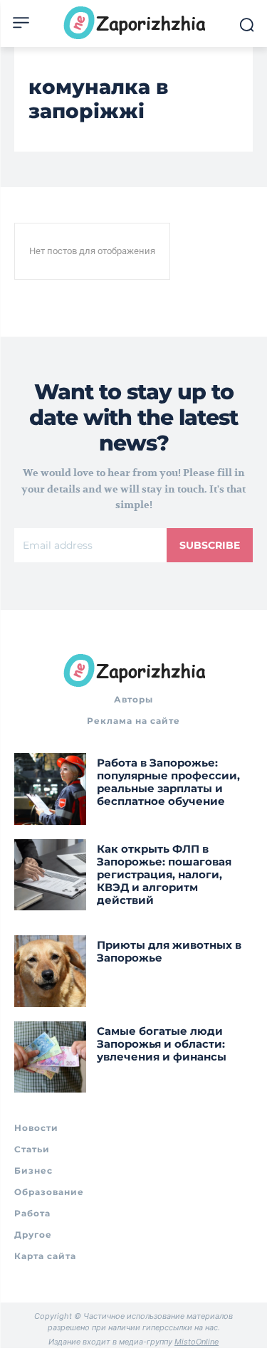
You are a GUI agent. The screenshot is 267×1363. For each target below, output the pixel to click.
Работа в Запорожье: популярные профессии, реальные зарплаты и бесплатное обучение (168, 782)
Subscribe (209, 545)
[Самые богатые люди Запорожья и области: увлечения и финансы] (50, 1057)
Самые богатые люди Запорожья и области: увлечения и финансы (161, 1043)
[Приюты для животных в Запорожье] (50, 971)
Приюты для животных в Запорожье (169, 951)
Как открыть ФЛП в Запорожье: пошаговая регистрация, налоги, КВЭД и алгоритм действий (164, 874)
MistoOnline (196, 1342)
